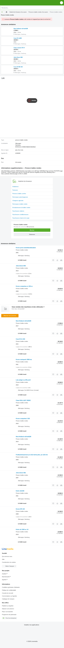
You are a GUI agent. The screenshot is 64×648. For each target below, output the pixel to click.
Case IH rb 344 (20, 339)
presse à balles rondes (21, 140)
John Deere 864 (18, 57)
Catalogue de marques (8, 599)
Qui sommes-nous (7, 556)
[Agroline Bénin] (11, 2)
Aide (3, 559)
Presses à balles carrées (19, 193)
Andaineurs (15, 186)
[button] (61, 2)
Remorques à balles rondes (19, 204)
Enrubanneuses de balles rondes (21, 207)
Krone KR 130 (20, 509)
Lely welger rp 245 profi (23, 380)
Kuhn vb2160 (20, 491)
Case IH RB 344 (18, 67)
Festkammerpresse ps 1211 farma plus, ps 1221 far (32, 454)
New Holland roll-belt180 (21, 28)
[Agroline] (6, 12)
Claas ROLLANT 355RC (23, 400)
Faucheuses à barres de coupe (20, 218)
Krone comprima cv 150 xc (24, 286)
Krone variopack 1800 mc (24, 359)
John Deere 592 (21, 472)
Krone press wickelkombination (26, 247)
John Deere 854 (21, 266)
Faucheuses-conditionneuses (20, 214)
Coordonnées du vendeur (9, 562)
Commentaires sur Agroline (9, 596)
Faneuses (15, 190)
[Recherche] (61, 7)
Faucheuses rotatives (18, 211)
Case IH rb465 (18, 38)
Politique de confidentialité (9, 590)
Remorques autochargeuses (20, 197)
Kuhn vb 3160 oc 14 (22, 529)
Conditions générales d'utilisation (11, 587)
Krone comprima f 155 (23, 418)
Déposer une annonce (10, 315)
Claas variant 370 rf (19, 47)
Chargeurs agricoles (17, 200)
